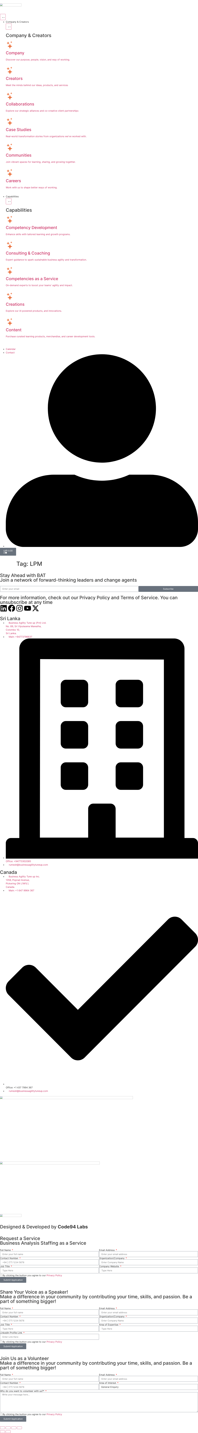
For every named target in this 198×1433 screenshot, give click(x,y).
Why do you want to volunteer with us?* (22, 1391)
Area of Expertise (109, 1324)
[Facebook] (11, 608)
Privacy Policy (54, 1275)
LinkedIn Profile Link (11, 1333)
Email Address (107, 1250)
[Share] (13, 1427)
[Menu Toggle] (3, 17)
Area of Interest (108, 1383)
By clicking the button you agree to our (32, 1275)
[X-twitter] (35, 608)
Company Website (109, 1266)
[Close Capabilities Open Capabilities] (8, 201)
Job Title (5, 1266)
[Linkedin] (3, 608)
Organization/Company (112, 1258)
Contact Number (9, 1258)
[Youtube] (27, 608)
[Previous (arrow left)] (2, 1431)
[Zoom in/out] (2, 1427)
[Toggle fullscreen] (8, 1427)
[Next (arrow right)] (8, 1431)
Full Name (5, 1250)
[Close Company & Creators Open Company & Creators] (8, 27)
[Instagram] (19, 608)
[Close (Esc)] (19, 1427)
